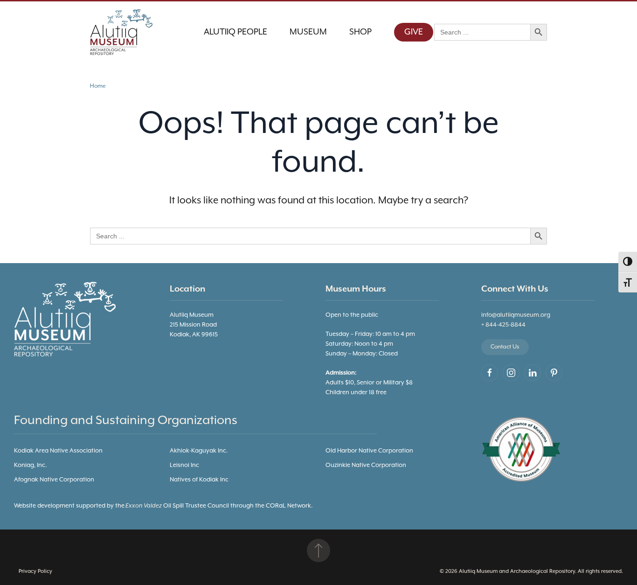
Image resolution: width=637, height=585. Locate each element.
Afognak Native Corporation (54, 479)
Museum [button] (308, 32)
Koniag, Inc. (30, 465)
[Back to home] (122, 32)
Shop (360, 32)
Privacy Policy (35, 571)
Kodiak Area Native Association (58, 450)
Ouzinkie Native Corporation (365, 465)
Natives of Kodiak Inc (199, 479)
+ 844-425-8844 (503, 324)
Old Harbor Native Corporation (369, 450)
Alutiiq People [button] (235, 32)
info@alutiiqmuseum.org (515, 315)
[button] (318, 550)
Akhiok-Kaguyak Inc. (199, 450)
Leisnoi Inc (184, 465)
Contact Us (505, 346)
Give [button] (413, 32)
